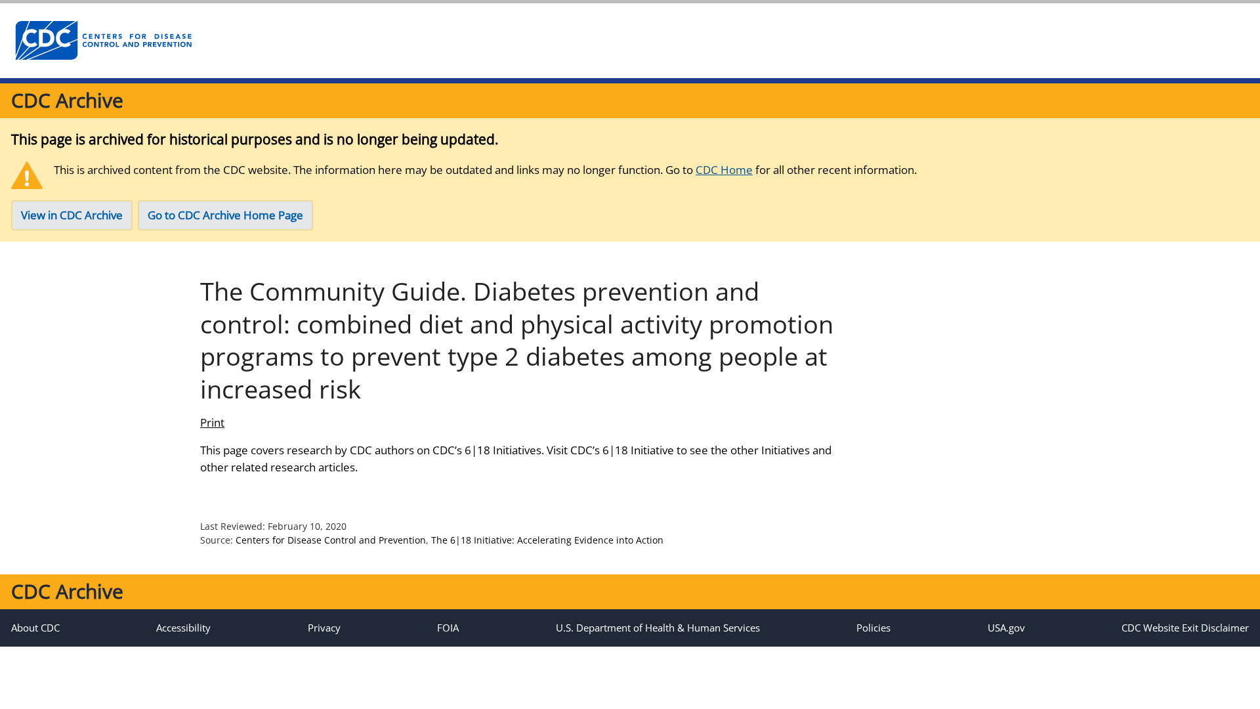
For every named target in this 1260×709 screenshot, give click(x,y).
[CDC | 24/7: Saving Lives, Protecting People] (103, 40)
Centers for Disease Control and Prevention (331, 540)
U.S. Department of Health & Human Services (658, 627)
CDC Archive (67, 100)
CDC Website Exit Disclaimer (1185, 627)
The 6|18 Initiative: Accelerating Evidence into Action (547, 540)
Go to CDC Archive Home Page (225, 215)
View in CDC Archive (72, 215)
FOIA (448, 627)
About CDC (35, 627)
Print (212, 422)
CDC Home (724, 169)
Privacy (324, 627)
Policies (873, 627)
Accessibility (183, 627)
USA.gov (1006, 627)
